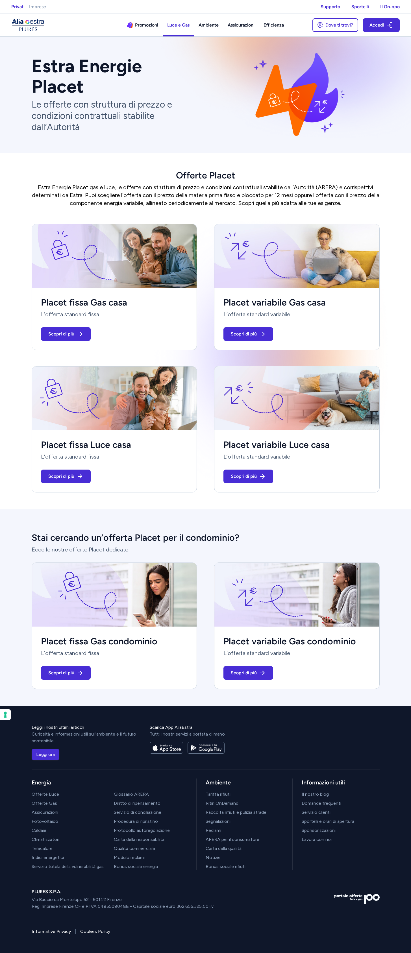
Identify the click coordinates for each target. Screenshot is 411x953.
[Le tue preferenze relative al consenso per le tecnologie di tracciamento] (5, 714)
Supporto (330, 6)
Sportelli (360, 6)
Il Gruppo (390, 6)
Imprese (37, 6)
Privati (18, 6)
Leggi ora (45, 754)
